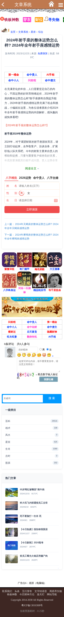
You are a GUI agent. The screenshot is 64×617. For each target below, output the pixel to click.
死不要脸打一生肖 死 (30, 516)
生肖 (31, 448)
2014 (24, 600)
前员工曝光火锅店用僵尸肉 (34, 556)
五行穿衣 (27, 591)
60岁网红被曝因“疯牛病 (32, 489)
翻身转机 (32, 336)
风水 (31, 434)
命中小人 (13, 80)
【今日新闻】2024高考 (31, 542)
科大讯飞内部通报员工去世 (34, 502)
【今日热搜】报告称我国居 (34, 529)
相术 (31, 428)
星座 (33, 32)
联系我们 (7, 591)
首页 (12, 32)
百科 (31, 421)
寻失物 (53, 20)
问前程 (32, 80)
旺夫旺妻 (12, 336)
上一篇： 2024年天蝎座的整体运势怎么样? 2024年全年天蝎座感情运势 (31, 226)
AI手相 (50, 74)
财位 (39, 20)
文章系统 (23, 4)
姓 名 (11, 185)
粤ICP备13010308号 (32, 605)
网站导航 (52, 594)
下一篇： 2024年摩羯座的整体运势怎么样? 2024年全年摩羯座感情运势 (31, 236)
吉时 (31, 456)
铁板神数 (11, 20)
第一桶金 (13, 74)
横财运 (12, 331)
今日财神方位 (27, 594)
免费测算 (43, 53)
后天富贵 (32, 331)
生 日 (11, 200)
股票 (31, 462)
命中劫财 (32, 326)
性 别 (11, 193)
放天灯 (40, 594)
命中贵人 (32, 74)
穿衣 (27, 20)
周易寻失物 (55, 591)
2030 (30, 600)
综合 (40, 32)
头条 (17, 591)
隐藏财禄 (52, 331)
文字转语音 (40, 591)
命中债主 (50, 80)
